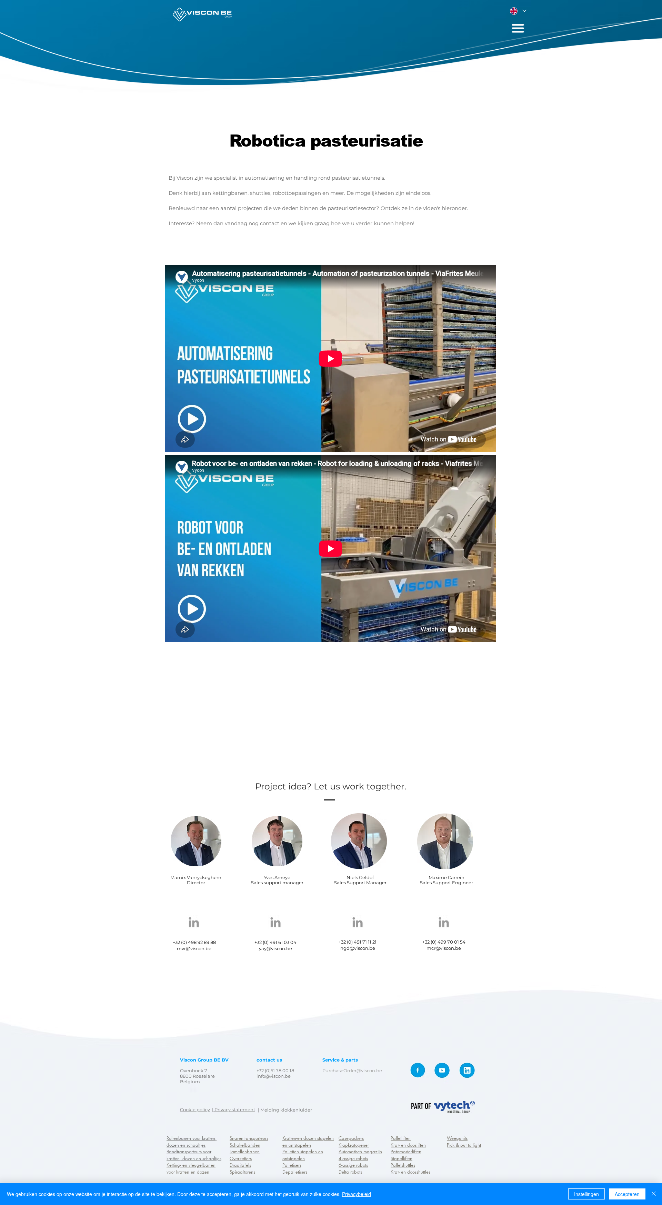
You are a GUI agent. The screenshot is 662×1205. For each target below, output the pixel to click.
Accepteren (627, 1194)
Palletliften (401, 1138)
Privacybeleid (356, 1194)
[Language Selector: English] (518, 11)
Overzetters (241, 1158)
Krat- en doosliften (408, 1145)
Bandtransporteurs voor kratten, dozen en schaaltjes (194, 1155)
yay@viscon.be (275, 948)
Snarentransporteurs (249, 1138)
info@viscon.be (274, 1076)
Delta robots (350, 1172)
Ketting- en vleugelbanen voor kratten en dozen (191, 1168)
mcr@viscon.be (444, 948)
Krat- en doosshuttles (410, 1172)
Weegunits (457, 1138)
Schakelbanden (245, 1145)
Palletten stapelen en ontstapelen (302, 1155)
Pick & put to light (464, 1145)
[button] (518, 28)
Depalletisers (294, 1172)
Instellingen (586, 1194)
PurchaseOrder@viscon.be (352, 1070)
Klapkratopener (354, 1145)
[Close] (654, 1193)
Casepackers (351, 1138)
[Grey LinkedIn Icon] (194, 922)
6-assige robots (353, 1165)
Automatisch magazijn (360, 1151)
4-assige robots (353, 1158)
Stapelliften (401, 1158)
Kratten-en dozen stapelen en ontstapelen (308, 1141)
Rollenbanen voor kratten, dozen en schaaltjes (192, 1141)
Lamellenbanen (245, 1151)
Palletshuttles (403, 1165)
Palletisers (291, 1165)
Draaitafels (240, 1165)
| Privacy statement (233, 1109)
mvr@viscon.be (194, 948)
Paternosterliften (406, 1151)
